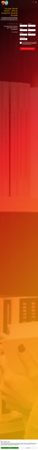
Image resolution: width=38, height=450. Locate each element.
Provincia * (21, 32)
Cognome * (29, 23)
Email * (29, 28)
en (10, 23)
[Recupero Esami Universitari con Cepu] (5, 2)
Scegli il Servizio (22, 37)
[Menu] (36, 2)
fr (17, 23)
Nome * (21, 23)
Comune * (29, 32)
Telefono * (21, 28)
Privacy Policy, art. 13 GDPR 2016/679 (29, 43)
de (12, 23)
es (14, 23)
